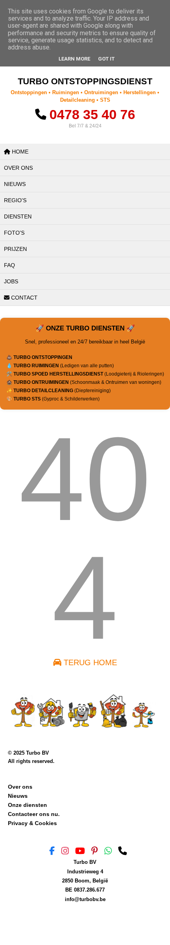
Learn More (74, 59)
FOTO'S (14, 233)
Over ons (20, 787)
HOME (19, 151)
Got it (106, 59)
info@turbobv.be (85, 899)
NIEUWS (15, 184)
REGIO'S (15, 200)
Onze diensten (27, 805)
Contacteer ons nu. (34, 814)
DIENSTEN (18, 216)
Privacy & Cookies (32, 823)
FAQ (9, 265)
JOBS (11, 281)
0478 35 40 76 (92, 114)
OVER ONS (18, 168)
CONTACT (23, 297)
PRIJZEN (15, 249)
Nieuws (18, 796)
